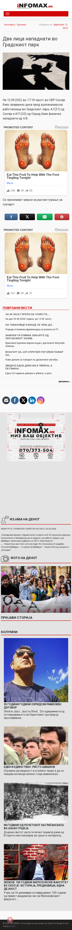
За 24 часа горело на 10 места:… (27, 314)
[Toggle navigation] (8, 14)
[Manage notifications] (10, 920)
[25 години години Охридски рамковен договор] (36, 669)
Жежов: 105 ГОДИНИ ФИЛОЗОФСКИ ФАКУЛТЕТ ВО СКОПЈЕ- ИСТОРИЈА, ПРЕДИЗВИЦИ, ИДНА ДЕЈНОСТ (36, 885)
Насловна (9, 24)
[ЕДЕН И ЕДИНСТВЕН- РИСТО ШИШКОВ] (36, 745)
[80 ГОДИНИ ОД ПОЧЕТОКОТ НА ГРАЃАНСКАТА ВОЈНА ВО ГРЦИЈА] (36, 802)
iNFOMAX (14, 923)
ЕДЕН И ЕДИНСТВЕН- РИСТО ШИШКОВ (29, 766)
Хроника (21, 24)
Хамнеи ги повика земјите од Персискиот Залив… (27, 337)
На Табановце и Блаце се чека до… (29, 324)
